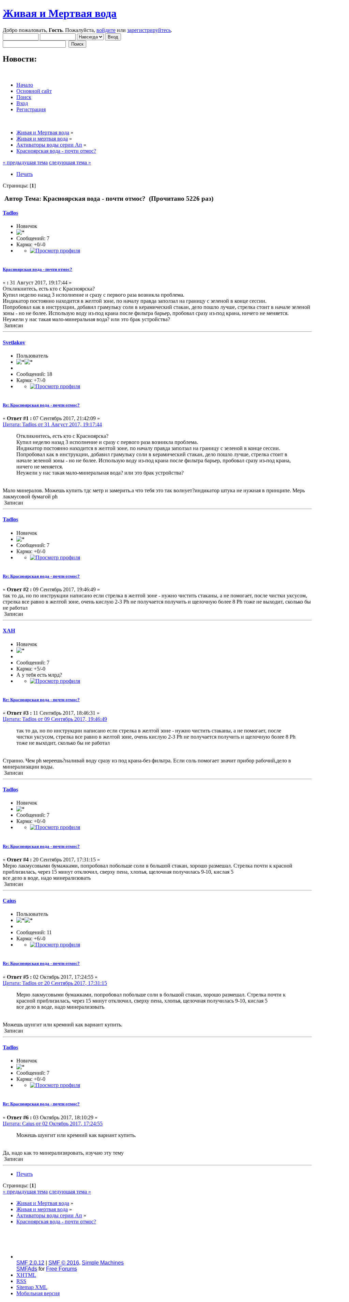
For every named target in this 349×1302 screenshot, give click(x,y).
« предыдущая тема (25, 162)
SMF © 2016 (63, 1263)
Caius (9, 901)
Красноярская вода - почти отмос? (37, 269)
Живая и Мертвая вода (60, 13)
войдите (106, 30)
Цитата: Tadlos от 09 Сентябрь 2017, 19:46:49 (55, 719)
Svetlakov (14, 342)
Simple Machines (103, 1263)
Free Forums (61, 1269)
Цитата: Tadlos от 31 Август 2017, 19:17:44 (52, 424)
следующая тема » (70, 162)
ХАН (9, 630)
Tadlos (10, 213)
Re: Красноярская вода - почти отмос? (41, 405)
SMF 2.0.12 (30, 1263)
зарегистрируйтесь (149, 30)
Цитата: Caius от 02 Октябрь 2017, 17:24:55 (53, 1123)
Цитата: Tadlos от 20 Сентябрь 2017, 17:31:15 (55, 983)
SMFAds (26, 1269)
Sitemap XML (31, 1287)
